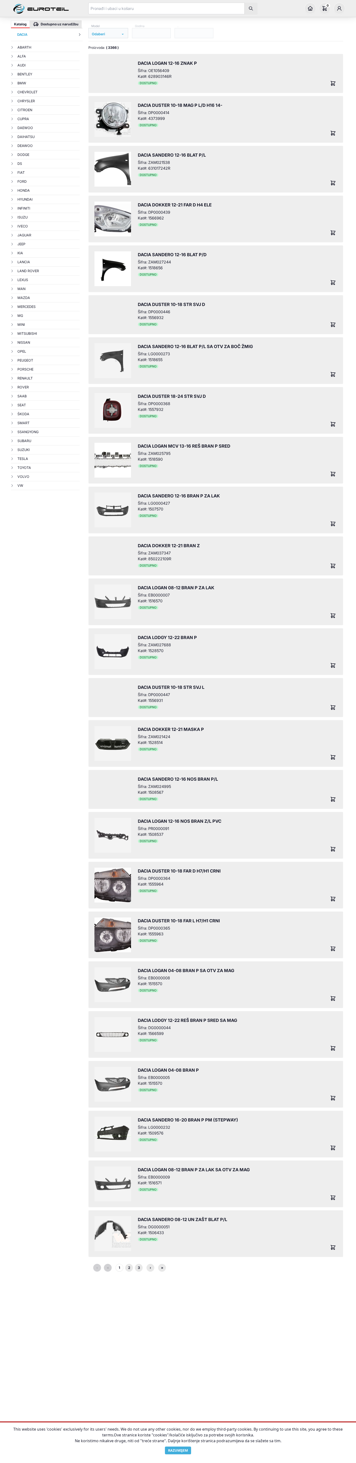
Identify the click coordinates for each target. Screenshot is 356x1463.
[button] (310, 8)
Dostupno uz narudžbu (59, 24)
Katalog (20, 24)
